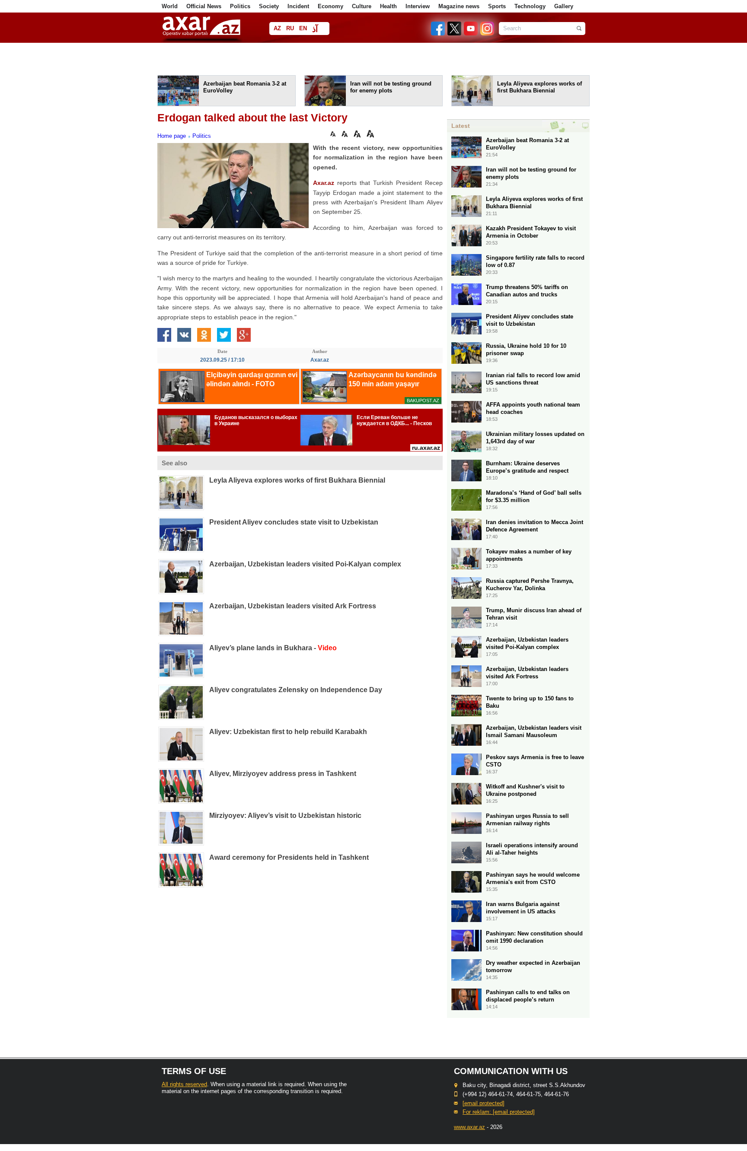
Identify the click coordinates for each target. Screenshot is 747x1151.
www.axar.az (469, 1127)
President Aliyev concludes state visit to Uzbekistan (293, 522)
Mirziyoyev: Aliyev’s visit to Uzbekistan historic (285, 815)
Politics (240, 6)
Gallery (563, 6)
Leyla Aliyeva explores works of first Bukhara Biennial (297, 480)
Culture (361, 6)
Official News (203, 6)
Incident (298, 6)
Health (388, 6)
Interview (417, 6)
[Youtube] (471, 33)
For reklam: (499, 1112)
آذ (315, 29)
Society (269, 6)
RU (290, 28)
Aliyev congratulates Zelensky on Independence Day (295, 689)
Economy (330, 6)
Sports (497, 6)
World (170, 6)
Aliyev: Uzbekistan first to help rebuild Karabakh (288, 731)
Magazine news (458, 6)
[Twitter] (455, 33)
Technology (530, 6)
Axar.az (323, 182)
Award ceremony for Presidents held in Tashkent (289, 857)
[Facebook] (438, 33)
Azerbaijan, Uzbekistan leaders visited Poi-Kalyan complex (305, 564)
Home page (171, 136)
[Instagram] (486, 33)
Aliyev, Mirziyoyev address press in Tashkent (282, 773)
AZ (277, 28)
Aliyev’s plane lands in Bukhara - (273, 648)
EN (303, 28)
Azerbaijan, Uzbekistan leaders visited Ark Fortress (292, 606)
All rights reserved (184, 1084)
